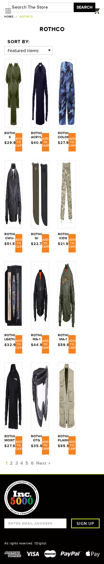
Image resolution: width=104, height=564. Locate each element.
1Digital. (41, 543)
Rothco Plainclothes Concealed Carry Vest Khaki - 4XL (63, 438)
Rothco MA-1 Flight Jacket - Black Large (36, 337)
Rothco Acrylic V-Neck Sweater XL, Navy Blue (36, 135)
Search (84, 7)
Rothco (26, 16)
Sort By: (19, 41)
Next (42, 463)
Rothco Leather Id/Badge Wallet (9, 337)
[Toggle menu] (8, 11)
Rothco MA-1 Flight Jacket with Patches (63, 337)
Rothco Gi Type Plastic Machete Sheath (36, 236)
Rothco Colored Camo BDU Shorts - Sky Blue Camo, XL (63, 135)
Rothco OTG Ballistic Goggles (36, 438)
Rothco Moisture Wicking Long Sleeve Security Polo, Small (9, 438)
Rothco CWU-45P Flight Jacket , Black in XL (9, 236)
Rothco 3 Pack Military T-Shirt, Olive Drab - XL (9, 135)
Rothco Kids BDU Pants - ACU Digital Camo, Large (63, 236)
